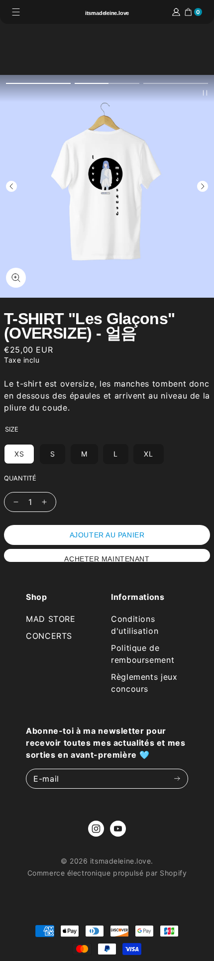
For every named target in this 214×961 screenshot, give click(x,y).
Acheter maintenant (106, 558)
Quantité (20, 479)
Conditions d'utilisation (134, 625)
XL (148, 454)
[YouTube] (118, 829)
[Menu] (16, 12)
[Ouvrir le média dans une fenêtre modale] (16, 278)
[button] (38, 83)
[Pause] (205, 93)
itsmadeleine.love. (121, 861)
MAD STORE (51, 619)
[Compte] (176, 12)
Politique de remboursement (142, 654)
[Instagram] (96, 828)
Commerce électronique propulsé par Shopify (107, 873)
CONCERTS (49, 636)
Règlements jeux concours (144, 683)
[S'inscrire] (177, 779)
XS (19, 454)
